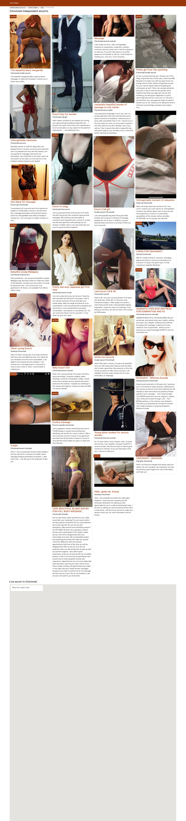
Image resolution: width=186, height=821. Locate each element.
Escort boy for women (65, 114)
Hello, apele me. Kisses (106, 491)
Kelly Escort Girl (61, 367)
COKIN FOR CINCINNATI (149, 251)
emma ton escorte (104, 357)
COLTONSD (14, 3)
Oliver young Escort (21, 348)
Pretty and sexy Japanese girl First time (71, 288)
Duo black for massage (23, 202)
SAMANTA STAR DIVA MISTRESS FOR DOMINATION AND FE (154, 310)
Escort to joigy (60, 206)
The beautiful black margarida (27, 70)
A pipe (14, 445)
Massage (99, 38)
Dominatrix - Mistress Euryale (152, 377)
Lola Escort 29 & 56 (105, 291)
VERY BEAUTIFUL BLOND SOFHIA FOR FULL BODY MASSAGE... (71, 510)
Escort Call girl (102, 209)
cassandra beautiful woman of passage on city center (110, 106)
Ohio (42, 7)
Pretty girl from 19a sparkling (151, 69)
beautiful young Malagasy (24, 271)
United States (33, 7)
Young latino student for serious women (111, 434)
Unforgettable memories (24, 140)
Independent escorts (18, 7)
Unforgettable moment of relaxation (155, 200)
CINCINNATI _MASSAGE (149, 458)
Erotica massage (61, 422)
